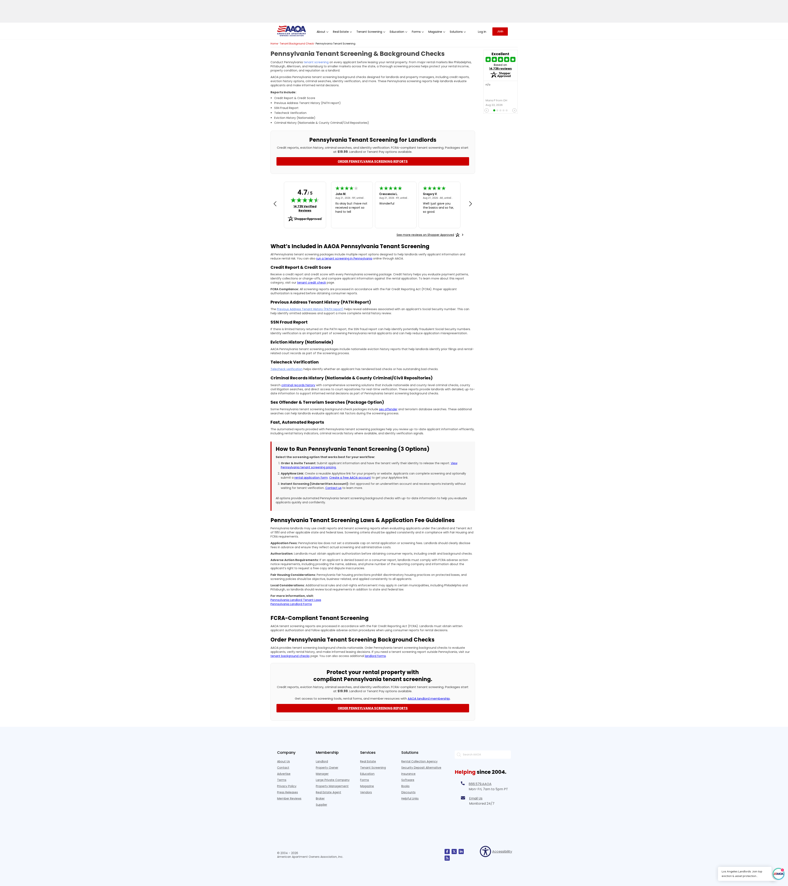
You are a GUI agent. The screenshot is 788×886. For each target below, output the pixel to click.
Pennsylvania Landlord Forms (291, 604)
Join (500, 31)
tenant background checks (290, 656)
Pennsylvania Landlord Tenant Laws (295, 600)
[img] (304, 200)
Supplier (321, 805)
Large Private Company (333, 780)
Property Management (332, 786)
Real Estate (368, 761)
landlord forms (375, 656)
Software (407, 780)
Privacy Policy (286, 786)
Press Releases (287, 792)
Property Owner (327, 768)
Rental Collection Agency (419, 761)
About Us (283, 761)
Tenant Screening (373, 768)
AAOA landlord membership (429, 698)
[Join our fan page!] (447, 851)
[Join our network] (461, 851)
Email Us (475, 798)
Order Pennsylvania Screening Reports (373, 161)
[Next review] (470, 204)
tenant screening (316, 62)
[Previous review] (275, 204)
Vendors (366, 792)
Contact (283, 768)
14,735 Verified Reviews (307, 208)
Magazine (367, 786)
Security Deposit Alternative (421, 768)
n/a (488, 84)
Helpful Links (410, 798)
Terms (281, 780)
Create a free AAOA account (350, 478)
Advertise (283, 774)
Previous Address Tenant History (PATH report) (310, 309)
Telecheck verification (286, 369)
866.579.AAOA (480, 784)
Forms (364, 780)
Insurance (408, 774)
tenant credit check (311, 283)
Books (405, 786)
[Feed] (447, 858)
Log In (482, 32)
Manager (322, 774)
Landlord (322, 761)
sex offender (388, 409)
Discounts (408, 792)
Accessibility (501, 851)
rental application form (311, 478)
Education (367, 774)
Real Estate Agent (328, 792)
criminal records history (298, 385)
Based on (500, 66)
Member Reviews (289, 798)
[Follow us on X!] (454, 851)
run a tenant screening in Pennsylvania (344, 258)
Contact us (333, 488)
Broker (320, 798)
